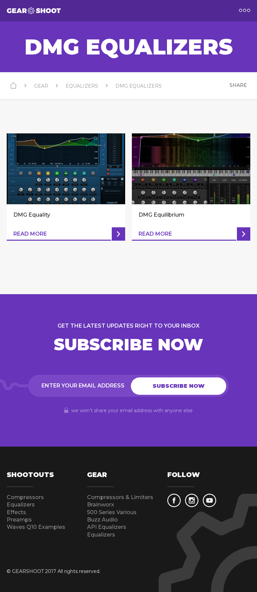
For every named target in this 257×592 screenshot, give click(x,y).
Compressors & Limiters (120, 497)
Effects (16, 512)
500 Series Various (112, 512)
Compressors (25, 497)
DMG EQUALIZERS (138, 86)
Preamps (19, 519)
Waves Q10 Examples (36, 527)
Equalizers (21, 504)
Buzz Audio (102, 519)
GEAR (41, 86)
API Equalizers (106, 527)
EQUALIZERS (82, 86)
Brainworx (100, 504)
